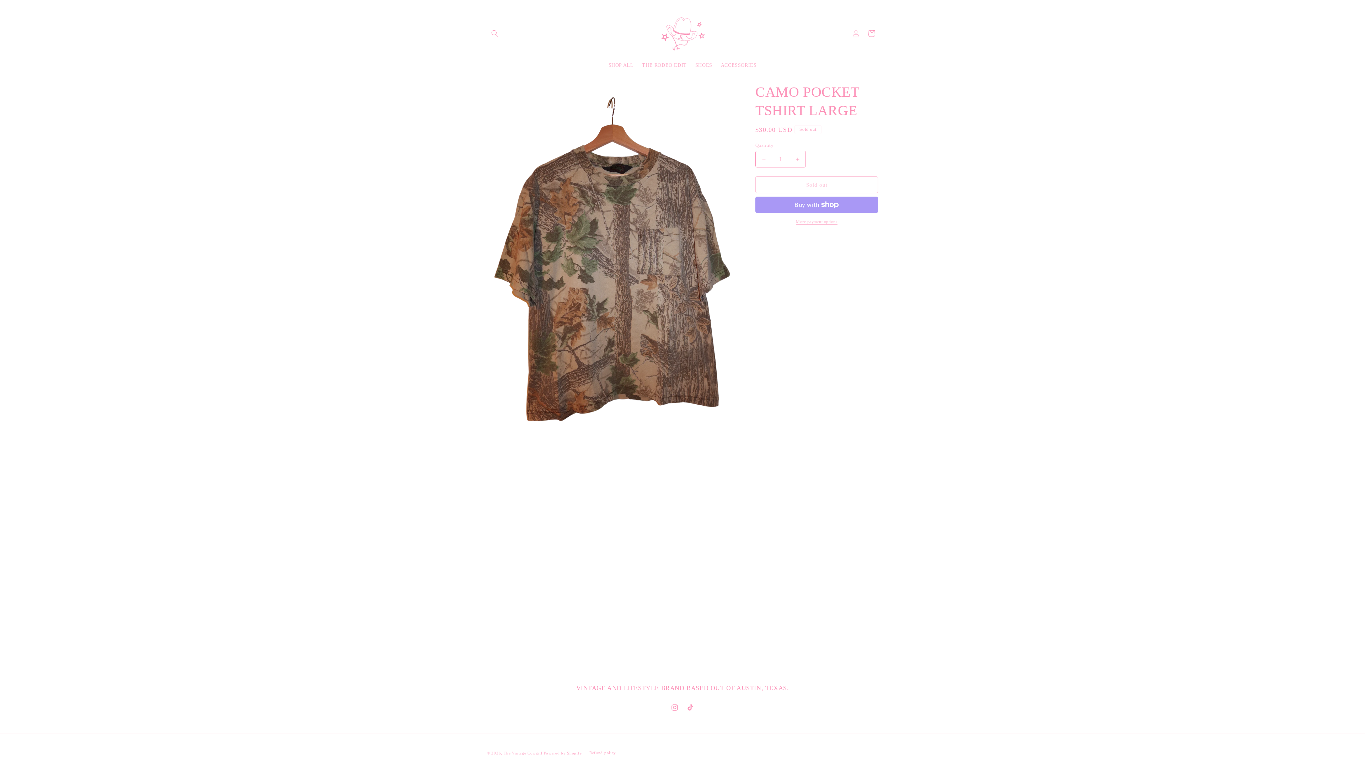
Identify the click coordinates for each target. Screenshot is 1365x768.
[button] (495, 33)
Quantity (764, 145)
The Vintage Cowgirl (523, 753)
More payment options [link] (816, 221)
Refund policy (602, 753)
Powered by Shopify (563, 753)
